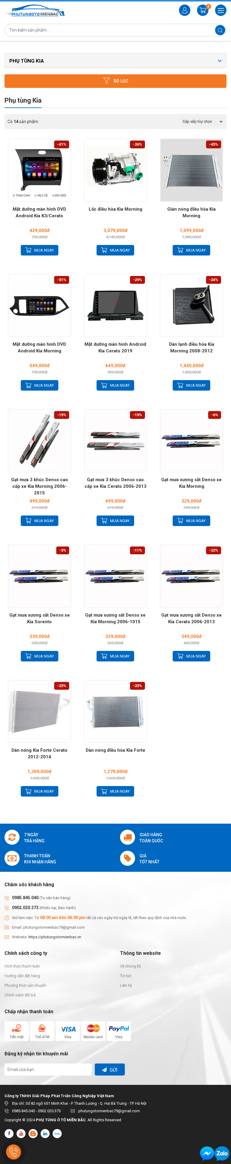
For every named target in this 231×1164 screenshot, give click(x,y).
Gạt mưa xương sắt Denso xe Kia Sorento (39, 618)
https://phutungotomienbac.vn (54, 937)
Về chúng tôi (130, 966)
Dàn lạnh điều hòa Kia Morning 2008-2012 (191, 348)
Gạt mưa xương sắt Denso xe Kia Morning (191, 483)
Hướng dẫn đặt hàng (22, 976)
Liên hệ (126, 985)
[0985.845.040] (221, 1153)
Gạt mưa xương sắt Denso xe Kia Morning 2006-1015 (115, 618)
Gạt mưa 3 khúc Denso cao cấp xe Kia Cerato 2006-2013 (115, 483)
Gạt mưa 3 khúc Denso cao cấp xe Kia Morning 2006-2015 (39, 486)
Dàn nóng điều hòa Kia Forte (115, 750)
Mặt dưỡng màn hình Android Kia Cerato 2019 (115, 348)
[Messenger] (207, 1153)
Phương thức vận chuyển (25, 985)
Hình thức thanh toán (22, 966)
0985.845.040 (25, 897)
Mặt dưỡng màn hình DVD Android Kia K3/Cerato (39, 212)
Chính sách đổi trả (20, 995)
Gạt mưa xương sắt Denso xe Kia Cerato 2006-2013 (191, 618)
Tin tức (125, 976)
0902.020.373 (25, 907)
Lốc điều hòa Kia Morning (115, 209)
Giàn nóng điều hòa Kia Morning (191, 212)
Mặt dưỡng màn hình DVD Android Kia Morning (39, 348)
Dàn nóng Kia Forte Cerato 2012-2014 (39, 754)
